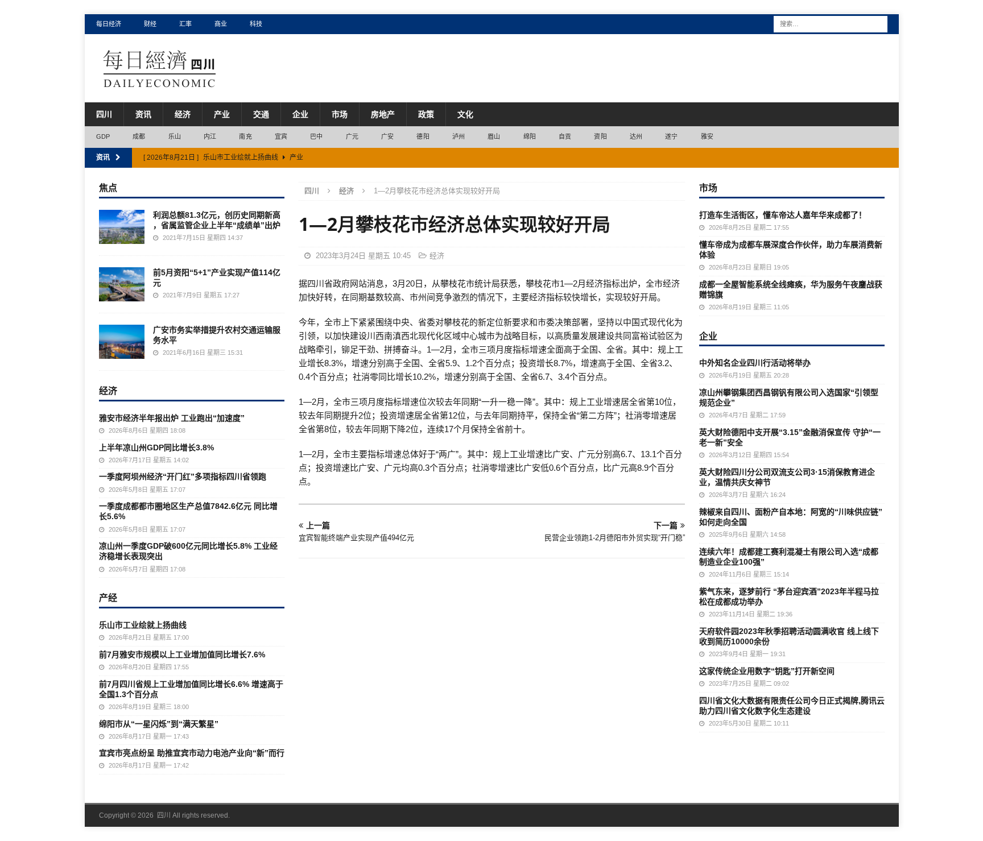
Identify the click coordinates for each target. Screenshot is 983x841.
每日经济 (108, 23)
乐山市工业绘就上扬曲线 (143, 624)
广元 (352, 136)
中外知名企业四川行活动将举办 (755, 362)
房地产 (383, 114)
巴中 (316, 136)
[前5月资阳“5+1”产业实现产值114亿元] (121, 284)
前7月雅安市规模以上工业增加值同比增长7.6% (182, 654)
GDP (103, 136)
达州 (636, 136)
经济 (183, 114)
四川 (104, 114)
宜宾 (281, 136)
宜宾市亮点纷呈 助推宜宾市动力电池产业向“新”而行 (191, 752)
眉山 (494, 136)
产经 (108, 597)
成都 (139, 136)
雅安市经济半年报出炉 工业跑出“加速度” (172, 417)
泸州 (458, 136)
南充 (245, 136)
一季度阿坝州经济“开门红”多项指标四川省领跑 (182, 476)
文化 (465, 114)
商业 (220, 23)
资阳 (600, 136)
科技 (256, 23)
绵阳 (529, 136)
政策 (426, 114)
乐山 (174, 136)
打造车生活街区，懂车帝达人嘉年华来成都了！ (782, 214)
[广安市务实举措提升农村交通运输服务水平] (121, 342)
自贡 (565, 136)
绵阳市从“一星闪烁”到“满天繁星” (158, 723)
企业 (300, 114)
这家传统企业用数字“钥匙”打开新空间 (767, 671)
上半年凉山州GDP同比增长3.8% (156, 447)
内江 (210, 136)
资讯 (143, 114)
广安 (387, 136)
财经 (150, 23)
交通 (261, 114)
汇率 (185, 23)
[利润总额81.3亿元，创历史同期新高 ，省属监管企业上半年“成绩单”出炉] (121, 227)
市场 (340, 114)
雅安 (707, 136)
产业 (222, 114)
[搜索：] (830, 23)
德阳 (422, 136)
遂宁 (671, 136)
